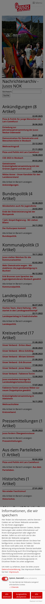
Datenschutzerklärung (11, 569)
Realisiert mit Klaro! (36, 601)
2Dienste (13, 587)
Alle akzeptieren (37, 595)
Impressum (14, 572)
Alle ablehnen (7, 595)
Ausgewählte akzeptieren (21, 595)
